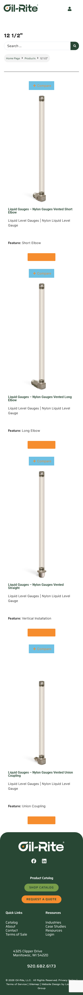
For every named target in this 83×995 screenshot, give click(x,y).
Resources (54, 930)
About (10, 926)
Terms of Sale (16, 934)
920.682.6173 (41, 966)
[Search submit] (75, 46)
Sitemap (34, 984)
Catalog (12, 922)
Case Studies (56, 926)
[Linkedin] (47, 864)
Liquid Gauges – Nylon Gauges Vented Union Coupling (40, 774)
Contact (12, 930)
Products (30, 58)
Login (50, 934)
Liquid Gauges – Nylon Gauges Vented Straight (36, 586)
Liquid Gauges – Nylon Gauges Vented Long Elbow (40, 398)
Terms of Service (16, 984)
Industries (53, 922)
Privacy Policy (67, 980)
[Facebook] (36, 864)
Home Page (13, 58)
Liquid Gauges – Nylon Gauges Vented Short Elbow (40, 210)
